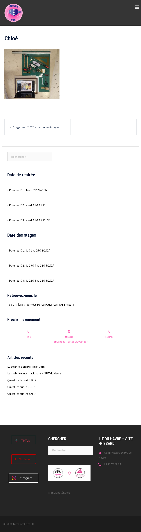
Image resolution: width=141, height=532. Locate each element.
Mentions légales (59, 492)
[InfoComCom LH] (13, 12)
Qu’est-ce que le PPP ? (21, 387)
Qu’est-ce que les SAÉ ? (21, 394)
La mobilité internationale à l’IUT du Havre (34, 373)
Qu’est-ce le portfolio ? (21, 380)
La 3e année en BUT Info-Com (26, 366)
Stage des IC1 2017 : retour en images (36, 127)
